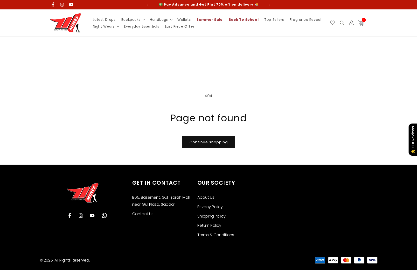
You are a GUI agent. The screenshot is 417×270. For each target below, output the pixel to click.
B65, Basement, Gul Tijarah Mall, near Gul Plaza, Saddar (161, 201)
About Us (205, 197)
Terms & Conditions (215, 235)
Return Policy (209, 225)
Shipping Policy (211, 216)
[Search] (342, 23)
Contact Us (142, 214)
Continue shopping (208, 142)
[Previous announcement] (147, 4)
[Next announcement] (269, 4)
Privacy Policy (210, 207)
